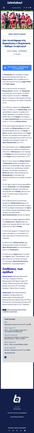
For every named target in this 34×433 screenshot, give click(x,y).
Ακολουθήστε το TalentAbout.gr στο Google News (18, 68)
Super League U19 (10, 342)
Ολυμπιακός (22, 51)
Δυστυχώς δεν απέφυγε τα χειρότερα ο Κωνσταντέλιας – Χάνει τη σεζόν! (17, 338)
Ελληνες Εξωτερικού (11, 335)
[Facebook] (24, 7)
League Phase (13, 311)
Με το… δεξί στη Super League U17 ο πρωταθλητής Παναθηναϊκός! (16, 330)
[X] (28, 7)
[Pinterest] (19, 59)
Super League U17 (10, 328)
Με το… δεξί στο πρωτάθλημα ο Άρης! (16, 344)
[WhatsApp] (22, 59)
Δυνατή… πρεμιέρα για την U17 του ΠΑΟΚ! (17, 350)
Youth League (12, 51)
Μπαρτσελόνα (22, 309)
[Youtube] (30, 7)
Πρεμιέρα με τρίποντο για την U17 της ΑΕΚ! (18, 324)
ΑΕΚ (6, 322)
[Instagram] (26, 7)
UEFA (8, 309)
